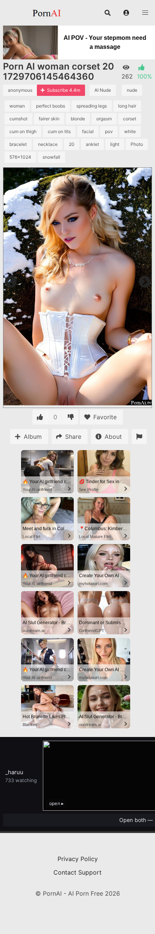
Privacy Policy (78, 859)
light (114, 144)
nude (132, 90)
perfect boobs (50, 106)
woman (17, 106)
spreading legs (91, 106)
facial (88, 131)
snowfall (51, 157)
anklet (92, 144)
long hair (127, 106)
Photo (137, 144)
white (130, 131)
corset (129, 118)
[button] (126, 13)
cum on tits (59, 131)
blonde (78, 118)
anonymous (20, 90)
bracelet (18, 144)
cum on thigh (22, 131)
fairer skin (49, 118)
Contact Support (77, 872)
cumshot (18, 118)
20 (71, 144)
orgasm (104, 118)
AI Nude (102, 90)
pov (109, 131)
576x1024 (20, 157)
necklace (48, 144)
